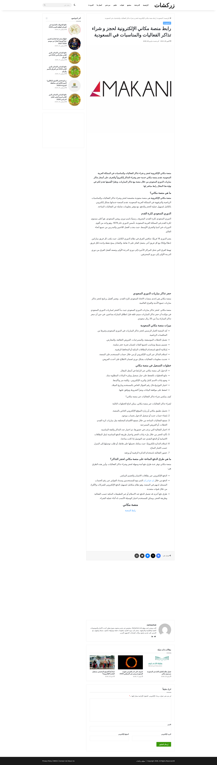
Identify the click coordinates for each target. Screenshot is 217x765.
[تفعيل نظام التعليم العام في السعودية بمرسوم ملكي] (158, 662)
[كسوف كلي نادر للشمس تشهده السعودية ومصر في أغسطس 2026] (130, 662)
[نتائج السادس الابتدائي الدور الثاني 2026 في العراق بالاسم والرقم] (74, 72)
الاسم (169, 724)
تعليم (115, 5)
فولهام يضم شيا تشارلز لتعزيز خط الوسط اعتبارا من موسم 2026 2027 (57, 41)
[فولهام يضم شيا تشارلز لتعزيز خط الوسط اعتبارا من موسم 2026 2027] (74, 44)
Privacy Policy (47, 761)
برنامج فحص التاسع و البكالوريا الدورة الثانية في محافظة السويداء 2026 (57, 83)
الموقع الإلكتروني (123, 734)
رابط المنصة (130, 510)
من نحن (107, 5)
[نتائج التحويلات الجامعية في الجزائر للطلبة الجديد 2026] (74, 30)
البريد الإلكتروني (166, 734)
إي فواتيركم (149, 480)
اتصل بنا (99, 5)
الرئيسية (145, 5)
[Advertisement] (130, 152)
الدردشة (137, 5)
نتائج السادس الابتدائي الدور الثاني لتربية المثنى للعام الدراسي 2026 (58, 97)
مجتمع (129, 5)
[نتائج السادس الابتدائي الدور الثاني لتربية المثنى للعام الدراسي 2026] (74, 100)
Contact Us (63, 761)
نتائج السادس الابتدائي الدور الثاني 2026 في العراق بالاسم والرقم (57, 69)
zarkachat (151, 625)
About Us (71, 761)
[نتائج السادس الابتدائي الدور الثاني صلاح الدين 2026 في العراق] (74, 58)
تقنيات (122, 5)
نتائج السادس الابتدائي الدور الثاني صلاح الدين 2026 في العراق (58, 55)
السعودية (160, 18)
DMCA (55, 761)
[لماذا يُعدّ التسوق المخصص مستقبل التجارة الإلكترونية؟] (102, 662)
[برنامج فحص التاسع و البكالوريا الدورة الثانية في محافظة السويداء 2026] (74, 86)
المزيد (91, 5)
